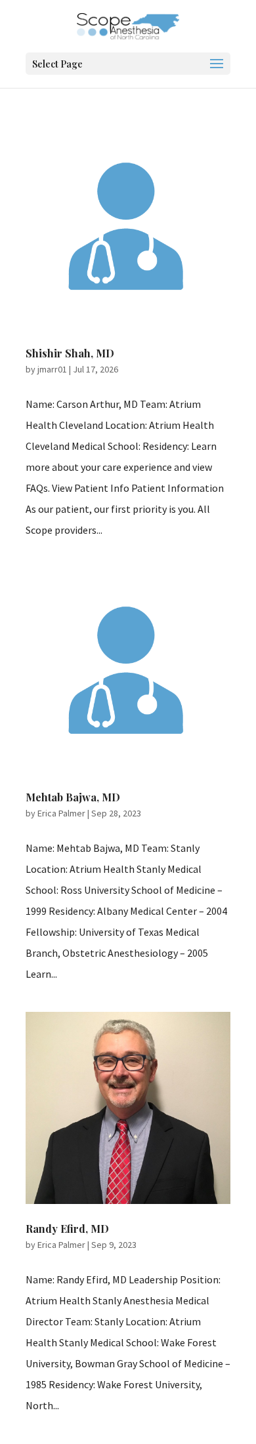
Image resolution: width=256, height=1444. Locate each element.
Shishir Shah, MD (70, 353)
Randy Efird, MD (67, 1228)
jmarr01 (52, 369)
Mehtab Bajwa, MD (73, 797)
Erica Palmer (61, 813)
